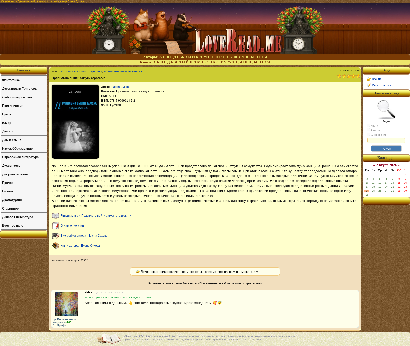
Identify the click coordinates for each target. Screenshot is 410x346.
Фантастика (11, 80)
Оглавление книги (73, 225)
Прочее (7, 182)
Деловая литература (17, 216)
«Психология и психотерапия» (81, 71)
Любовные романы (17, 97)
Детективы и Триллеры (19, 88)
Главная (24, 70)
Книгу (374, 125)
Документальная (15, 174)
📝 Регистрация (379, 85)
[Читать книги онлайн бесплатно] (205, 53)
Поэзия (7, 191)
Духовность (11, 165)
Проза (6, 114)
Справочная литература (20, 157)
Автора (375, 130)
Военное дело (12, 225)
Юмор (6, 122)
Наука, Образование (17, 148)
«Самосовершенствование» (123, 71)
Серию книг (378, 134)
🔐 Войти (374, 79)
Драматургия (12, 199)
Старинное (10, 208)
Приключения (12, 105)
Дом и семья (11, 139)
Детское (8, 131)
